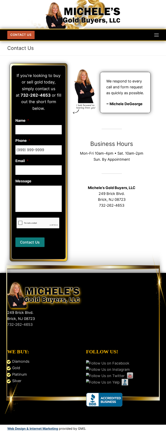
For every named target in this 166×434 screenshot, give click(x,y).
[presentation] (38, 223)
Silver (16, 381)
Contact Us (20, 35)
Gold (16, 368)
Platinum (19, 374)
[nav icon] (156, 35)
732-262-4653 (20, 324)
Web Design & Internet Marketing (32, 429)
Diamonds (20, 361)
